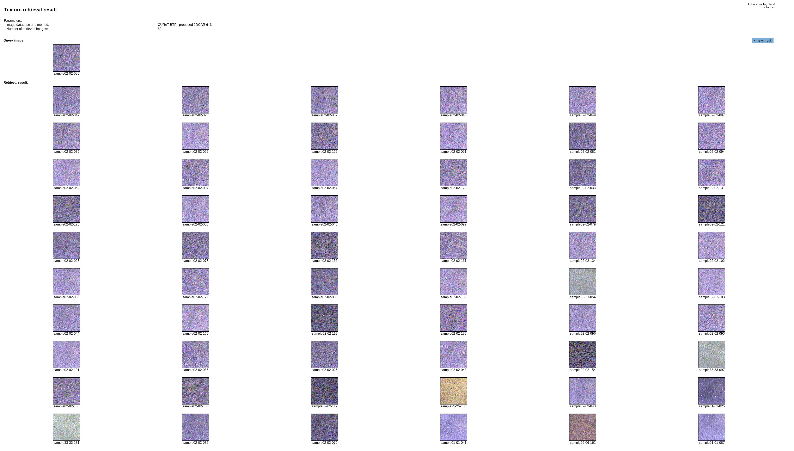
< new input (762, 40)
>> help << (768, 7)
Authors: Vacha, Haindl (761, 4)
